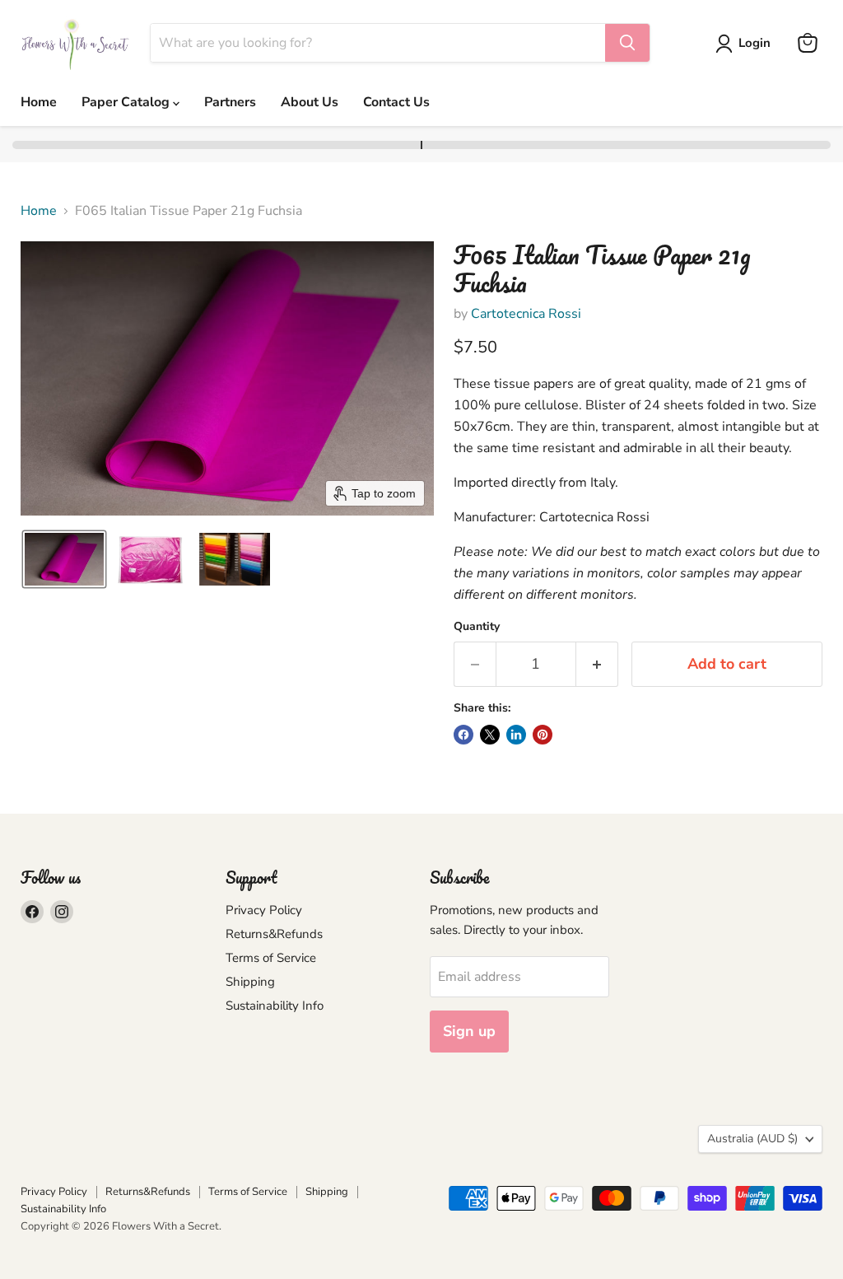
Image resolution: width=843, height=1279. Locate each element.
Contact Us (396, 102)
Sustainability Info (275, 1005)
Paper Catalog (127, 102)
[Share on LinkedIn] (516, 735)
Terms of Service (271, 958)
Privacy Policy (264, 910)
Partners (230, 102)
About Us (309, 102)
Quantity (477, 626)
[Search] (627, 43)
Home (39, 102)
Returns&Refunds (274, 934)
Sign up (469, 1031)
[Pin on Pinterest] (542, 735)
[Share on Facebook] (463, 735)
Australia (752, 1138)
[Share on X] (490, 735)
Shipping (250, 981)
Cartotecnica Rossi (526, 314)
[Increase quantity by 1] (597, 664)
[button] (746, 44)
